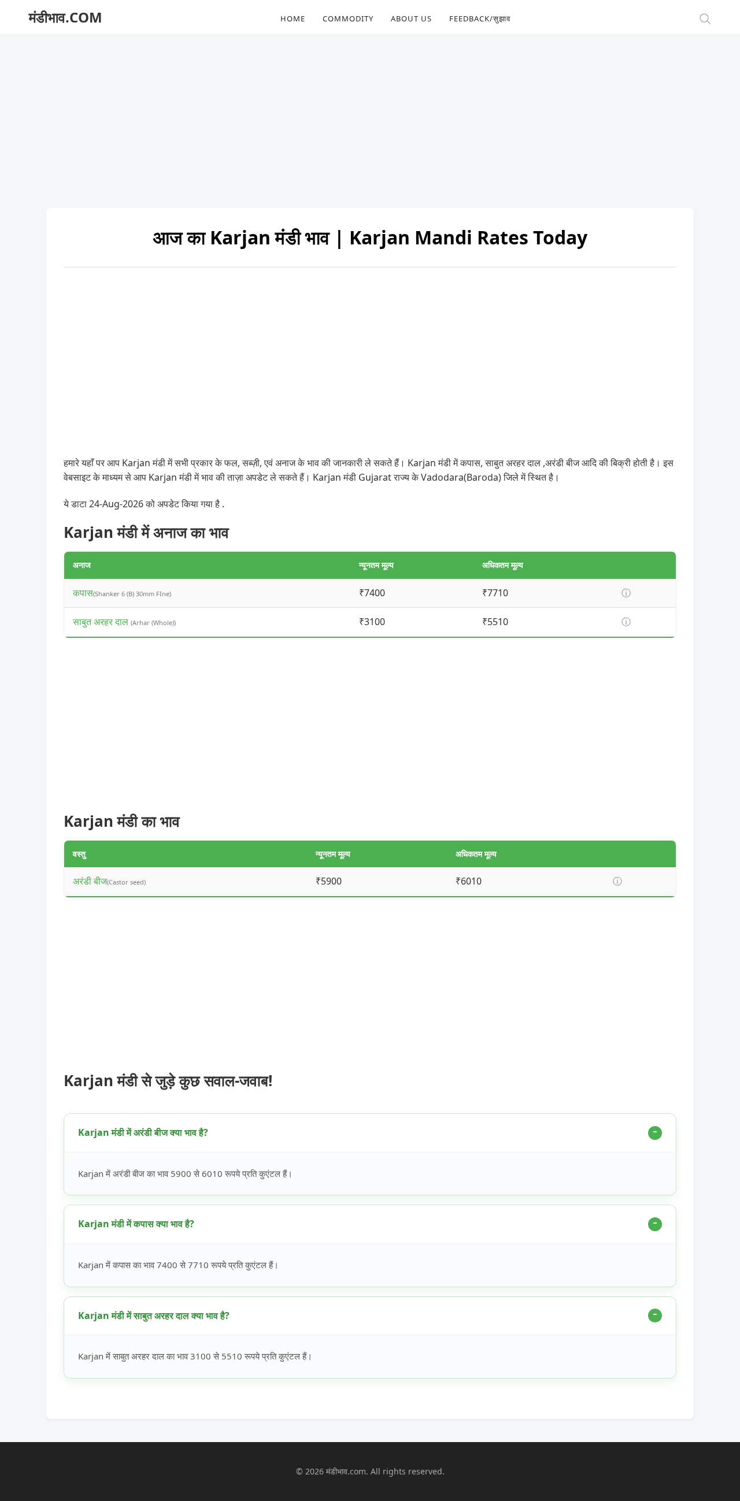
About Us (411, 18)
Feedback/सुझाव (479, 18)
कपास (83, 592)
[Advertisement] (370, 115)
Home (292, 18)
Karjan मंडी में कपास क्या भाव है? (136, 1223)
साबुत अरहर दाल (102, 621)
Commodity (348, 18)
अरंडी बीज (90, 881)
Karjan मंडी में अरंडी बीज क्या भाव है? (143, 1132)
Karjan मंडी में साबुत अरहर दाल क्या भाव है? (154, 1315)
